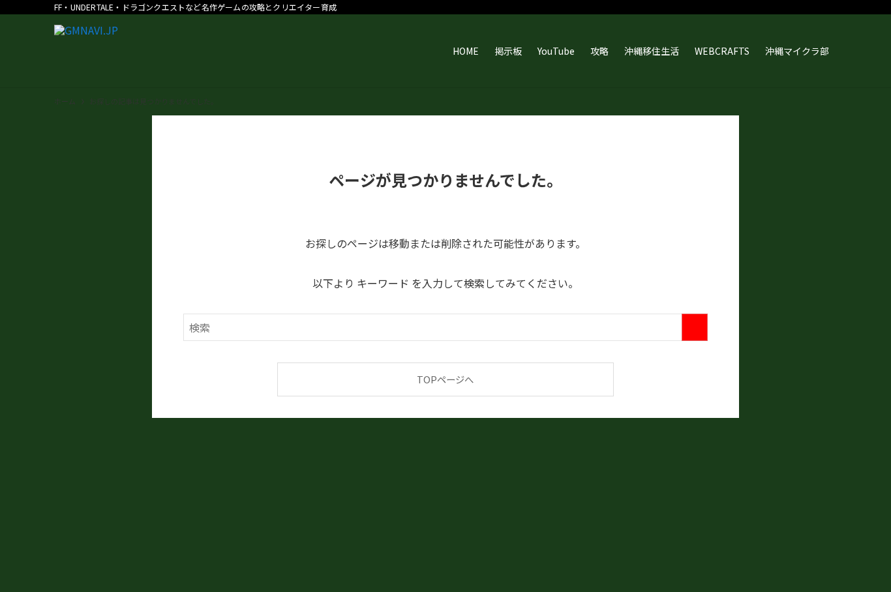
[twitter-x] (726, 7)
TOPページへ (445, 379)
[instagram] (743, 7)
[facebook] (709, 7)
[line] (760, 7)
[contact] (811, 7)
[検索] (828, 7)
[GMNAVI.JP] (86, 51)
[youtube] (777, 7)
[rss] (794, 7)
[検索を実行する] (695, 327)
